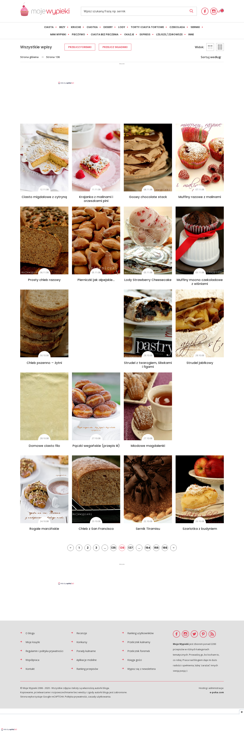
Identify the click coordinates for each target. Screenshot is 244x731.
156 (165, 548)
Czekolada (177, 27)
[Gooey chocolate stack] (148, 157)
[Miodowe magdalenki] (148, 406)
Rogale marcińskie (44, 528)
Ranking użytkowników (140, 633)
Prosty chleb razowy (44, 280)
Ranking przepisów (87, 669)
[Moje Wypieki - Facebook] (204, 11)
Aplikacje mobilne (86, 660)
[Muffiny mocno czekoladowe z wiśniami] (200, 240)
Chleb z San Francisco (96, 528)
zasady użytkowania (99, 696)
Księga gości (134, 660)
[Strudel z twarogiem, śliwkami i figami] (148, 323)
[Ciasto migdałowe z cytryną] (44, 157)
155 (156, 548)
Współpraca (32, 660)
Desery (108, 27)
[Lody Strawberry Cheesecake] (148, 240)
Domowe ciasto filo (44, 445)
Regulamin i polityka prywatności (44, 651)
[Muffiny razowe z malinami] (200, 157)
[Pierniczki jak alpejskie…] (96, 240)
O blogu (30, 633)
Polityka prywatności (76, 696)
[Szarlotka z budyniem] (200, 489)
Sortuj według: (211, 57)
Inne (191, 34)
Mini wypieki (58, 34)
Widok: (199, 47)
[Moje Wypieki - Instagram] (213, 11)
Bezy (62, 27)
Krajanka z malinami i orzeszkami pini (96, 199)
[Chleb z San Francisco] (96, 489)
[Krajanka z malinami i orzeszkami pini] (96, 157)
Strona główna (29, 57)
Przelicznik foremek (138, 651)
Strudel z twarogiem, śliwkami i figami (148, 365)
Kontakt (30, 669)
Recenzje (81, 633)
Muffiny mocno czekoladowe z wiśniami (200, 282)
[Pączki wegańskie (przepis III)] (96, 406)
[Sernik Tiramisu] (148, 489)
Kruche (76, 27)
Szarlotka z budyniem (200, 528)
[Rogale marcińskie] (44, 489)
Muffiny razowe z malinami (199, 197)
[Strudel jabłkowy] (200, 323)
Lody (121, 27)
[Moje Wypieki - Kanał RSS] (212, 634)
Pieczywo (78, 34)
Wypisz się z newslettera (141, 669)
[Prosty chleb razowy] (44, 240)
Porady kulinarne (86, 651)
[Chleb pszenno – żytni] (44, 323)
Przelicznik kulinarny (138, 642)
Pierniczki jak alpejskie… (96, 280)
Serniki (195, 27)
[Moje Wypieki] (44, 11)
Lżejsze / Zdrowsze (169, 34)
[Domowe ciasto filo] (44, 406)
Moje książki (33, 642)
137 (130, 548)
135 (113, 548)
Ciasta (49, 27)
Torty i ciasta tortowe (147, 27)
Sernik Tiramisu (148, 528)
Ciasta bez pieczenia (104, 34)
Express (145, 34)
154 (147, 548)
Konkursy (81, 642)
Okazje (129, 34)
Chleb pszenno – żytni (44, 363)
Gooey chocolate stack (148, 197)
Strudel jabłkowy (199, 363)
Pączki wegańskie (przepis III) (96, 445)
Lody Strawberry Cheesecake (147, 280)
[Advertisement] (122, 73)
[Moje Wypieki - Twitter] (194, 634)
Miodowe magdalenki (148, 445)
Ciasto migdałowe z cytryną (44, 197)
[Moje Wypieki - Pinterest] (203, 634)
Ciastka (92, 27)
